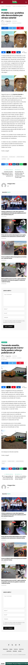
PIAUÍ (3, 463)
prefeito (4, 159)
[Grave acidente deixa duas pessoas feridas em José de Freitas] (14, 248)
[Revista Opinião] (14, 2)
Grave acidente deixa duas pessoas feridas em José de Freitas (14, 257)
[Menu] (2, 2)
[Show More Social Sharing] (25, 28)
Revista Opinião (22, 654)
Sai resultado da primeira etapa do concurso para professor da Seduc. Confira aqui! (20, 174)
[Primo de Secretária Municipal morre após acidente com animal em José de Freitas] (14, 226)
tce (8, 159)
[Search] (26, 2)
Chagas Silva (8, 21)
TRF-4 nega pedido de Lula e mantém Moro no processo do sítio (7, 478)
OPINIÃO (15, 651)
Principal (5, 649)
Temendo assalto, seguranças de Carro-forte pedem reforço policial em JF (7, 174)
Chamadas (4, 9)
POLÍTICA (21, 649)
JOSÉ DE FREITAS (20, 156)
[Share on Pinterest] (20, 28)
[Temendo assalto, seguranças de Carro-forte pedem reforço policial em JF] (14, 374)
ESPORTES (9, 651)
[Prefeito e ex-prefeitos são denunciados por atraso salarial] (14, 39)
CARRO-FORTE (11, 461)
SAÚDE (19, 651)
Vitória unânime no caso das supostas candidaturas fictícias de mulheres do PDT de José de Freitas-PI (13, 213)
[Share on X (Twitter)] (12, 28)
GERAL (11, 649)
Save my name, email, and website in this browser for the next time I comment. (14, 321)
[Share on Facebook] (5, 28)
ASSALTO (4, 461)
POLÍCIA (16, 649)
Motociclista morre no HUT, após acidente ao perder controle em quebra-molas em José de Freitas (13, 280)
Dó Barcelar (12, 156)
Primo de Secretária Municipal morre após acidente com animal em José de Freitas (13, 235)
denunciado (5, 156)
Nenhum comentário (17, 23)
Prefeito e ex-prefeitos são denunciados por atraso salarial (20, 478)
